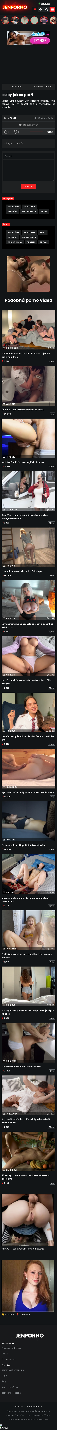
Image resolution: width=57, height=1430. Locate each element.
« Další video (15, 86)
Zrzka (43, 242)
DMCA (5, 1353)
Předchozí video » (42, 86)
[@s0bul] (44, 20)
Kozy (42, 232)
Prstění (31, 242)
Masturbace (29, 211)
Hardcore (29, 206)
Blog (4, 1381)
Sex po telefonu (10, 1387)
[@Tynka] (5, 20)
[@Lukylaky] (25, 20)
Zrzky (44, 211)
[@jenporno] (15, 20)
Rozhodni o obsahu (11, 1392)
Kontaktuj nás (8, 1359)
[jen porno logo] (28, 1335)
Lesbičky (12, 211)
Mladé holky (15, 242)
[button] (52, 9)
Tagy (4, 1375)
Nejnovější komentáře (13, 1370)
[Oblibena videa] (35, 9)
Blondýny (13, 206)
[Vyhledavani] (47, 9)
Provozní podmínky (11, 1348)
